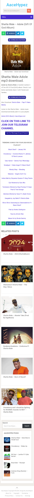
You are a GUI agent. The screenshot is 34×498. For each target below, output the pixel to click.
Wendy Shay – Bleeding (17, 169)
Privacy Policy (9, 496)
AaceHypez (17, 4)
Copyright (16, 493)
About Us (8, 493)
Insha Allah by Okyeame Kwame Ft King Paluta (17, 178)
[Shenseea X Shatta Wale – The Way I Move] (17, 273)
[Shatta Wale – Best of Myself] (17, 366)
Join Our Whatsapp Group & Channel (17, 133)
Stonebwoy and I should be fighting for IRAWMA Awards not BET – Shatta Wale (16, 410)
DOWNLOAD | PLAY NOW (18, 40)
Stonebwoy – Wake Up (19, 446)
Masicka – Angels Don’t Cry (17, 174)
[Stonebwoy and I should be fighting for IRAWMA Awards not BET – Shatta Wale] (17, 396)
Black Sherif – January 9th (17, 149)
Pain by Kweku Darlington (17, 209)
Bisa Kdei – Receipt (18, 463)
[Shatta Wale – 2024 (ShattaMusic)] (17, 243)
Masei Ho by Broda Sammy (17, 218)
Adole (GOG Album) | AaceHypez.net (13, 116)
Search (5, 423)
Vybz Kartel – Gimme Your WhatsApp (17, 161)
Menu (4, 17)
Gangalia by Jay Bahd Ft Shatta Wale (17, 198)
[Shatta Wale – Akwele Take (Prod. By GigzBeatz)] (17, 304)
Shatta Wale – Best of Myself (14, 377)
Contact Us (19, 496)
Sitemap (27, 496)
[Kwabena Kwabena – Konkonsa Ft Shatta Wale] (17, 335)
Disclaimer (25, 493)
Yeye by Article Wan (17, 214)
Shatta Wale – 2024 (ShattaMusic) (16, 254)
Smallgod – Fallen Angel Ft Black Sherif (17, 165)
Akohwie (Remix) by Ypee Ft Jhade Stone (17, 194)
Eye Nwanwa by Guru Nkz (17, 183)
